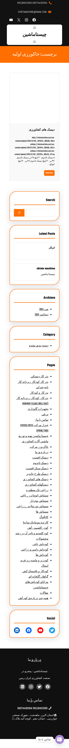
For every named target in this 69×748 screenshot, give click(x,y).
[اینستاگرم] (26, 20)
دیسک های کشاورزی (42, 130)
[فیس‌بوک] (34, 20)
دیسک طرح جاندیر (37, 474)
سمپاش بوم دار (39, 501)
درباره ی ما (41, 452)
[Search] (19, 213)
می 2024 (43, 309)
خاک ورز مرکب (39, 447)
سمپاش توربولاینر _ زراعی (32, 506)
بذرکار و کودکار (39, 393)
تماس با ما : (41, 420)
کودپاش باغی (40, 544)
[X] (19, 20)
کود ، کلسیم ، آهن (37, 528)
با (31, 700)
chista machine (46, 268)
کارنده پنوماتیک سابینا (35, 523)
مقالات (44, 593)
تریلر (52, 247)
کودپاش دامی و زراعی (34, 550)
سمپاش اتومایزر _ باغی (34, 496)
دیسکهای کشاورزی (36, 485)
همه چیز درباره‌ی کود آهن (33, 598)
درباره (36, 660)
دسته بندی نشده (38, 346)
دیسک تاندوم (40, 463)
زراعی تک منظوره (37, 490)
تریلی (45, 414)
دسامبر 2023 (41, 315)
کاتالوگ (43, 517)
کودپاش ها (42, 555)
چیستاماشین (35, 34)
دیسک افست (40, 458)
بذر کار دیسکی (39, 377)
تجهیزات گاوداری (38, 409)
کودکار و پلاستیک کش (35, 571)
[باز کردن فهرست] (34, 28)
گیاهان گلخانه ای (38, 577)
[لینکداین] (17, 630)
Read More (49, 173)
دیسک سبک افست (37, 468)
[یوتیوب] (11, 20)
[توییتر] (52, 630)
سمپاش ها (42, 512)
